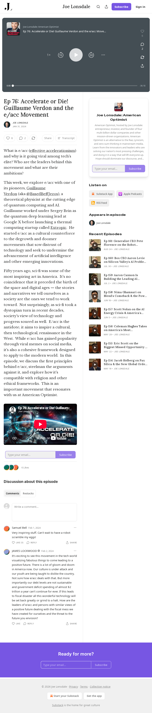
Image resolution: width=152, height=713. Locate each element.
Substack (57, 705)
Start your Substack (66, 696)
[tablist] (20, 493)
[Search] (98, 6)
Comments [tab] (12, 493)
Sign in (140, 7)
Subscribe (121, 7)
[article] (118, 245)
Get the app (94, 696)
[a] (95, 245)
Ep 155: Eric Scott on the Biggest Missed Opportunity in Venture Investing (126, 345)
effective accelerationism (52, 151)
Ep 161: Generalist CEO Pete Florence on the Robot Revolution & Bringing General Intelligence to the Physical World (126, 243)
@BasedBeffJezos (42, 194)
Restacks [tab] (28, 493)
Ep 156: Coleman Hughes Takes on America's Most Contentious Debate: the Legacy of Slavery (125, 328)
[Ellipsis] (75, 528)
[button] (48, 55)
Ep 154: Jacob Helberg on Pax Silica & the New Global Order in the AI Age (125, 362)
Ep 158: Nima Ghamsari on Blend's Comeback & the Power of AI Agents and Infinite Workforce (126, 294)
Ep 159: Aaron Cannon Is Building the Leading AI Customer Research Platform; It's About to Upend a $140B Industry (125, 277)
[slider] (75, 86)
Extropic (58, 227)
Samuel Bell (19, 527)
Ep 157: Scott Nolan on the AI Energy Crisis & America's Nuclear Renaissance (124, 311)
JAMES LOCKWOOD (24, 551)
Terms (84, 686)
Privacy (73, 686)
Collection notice (100, 686)
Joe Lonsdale (20, 122)
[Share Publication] (106, 6)
